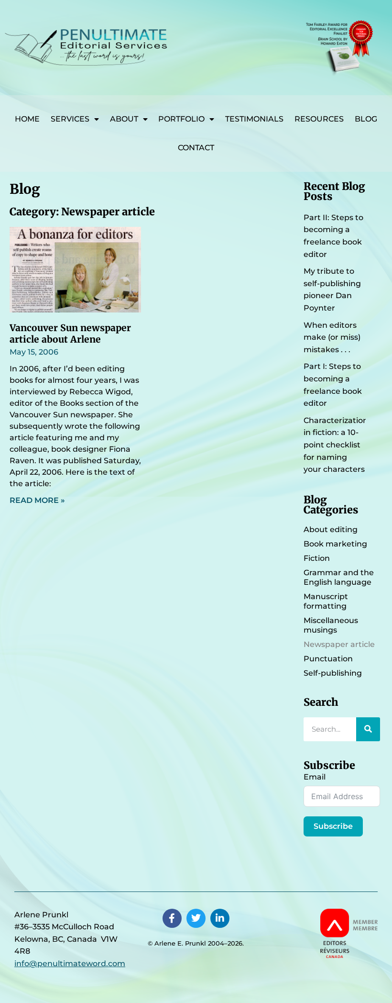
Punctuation (328, 658)
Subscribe (333, 826)
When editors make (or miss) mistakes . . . (332, 337)
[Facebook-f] (172, 918)
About (124, 118)
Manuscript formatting (326, 601)
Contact (196, 147)
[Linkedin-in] (219, 918)
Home (27, 118)
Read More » (37, 500)
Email (315, 776)
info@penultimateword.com (69, 963)
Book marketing (335, 543)
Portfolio (181, 118)
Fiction (317, 558)
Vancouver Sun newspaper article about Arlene (70, 333)
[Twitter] (196, 918)
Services (70, 118)
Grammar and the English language (339, 577)
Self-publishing (333, 673)
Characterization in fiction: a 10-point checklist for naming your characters (336, 445)
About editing (331, 529)
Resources (319, 118)
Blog (366, 118)
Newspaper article (339, 644)
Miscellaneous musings (331, 625)
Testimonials (254, 118)
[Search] (368, 729)
